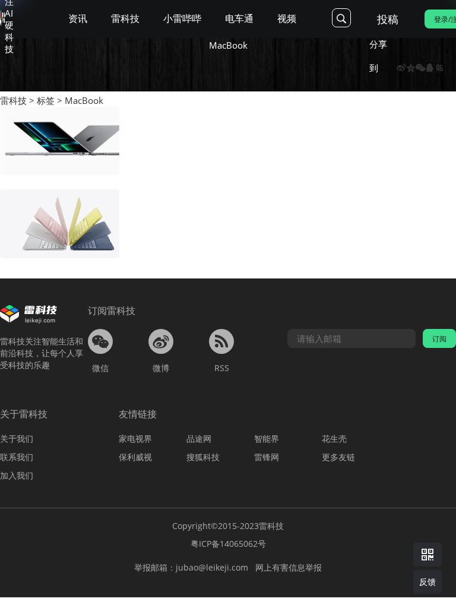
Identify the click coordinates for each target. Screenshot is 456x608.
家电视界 (135, 438)
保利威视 (135, 457)
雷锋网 (266, 457)
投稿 (387, 19)
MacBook (84, 100)
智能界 (266, 438)
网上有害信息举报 (288, 567)
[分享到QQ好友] (430, 67)
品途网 (198, 438)
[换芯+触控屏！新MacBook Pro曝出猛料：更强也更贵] (59, 141)
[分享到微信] (420, 67)
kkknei (143, 214)
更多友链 (338, 457)
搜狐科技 (203, 457)
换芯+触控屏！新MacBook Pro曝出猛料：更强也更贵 (226, 112)
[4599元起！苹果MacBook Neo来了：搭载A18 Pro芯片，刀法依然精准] (59, 223)
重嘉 (138, 131)
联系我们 (16, 457)
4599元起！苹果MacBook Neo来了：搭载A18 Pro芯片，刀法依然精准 (256, 195)
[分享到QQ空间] (411, 67)
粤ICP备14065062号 (228, 543)
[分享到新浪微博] (401, 67)
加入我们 (16, 475)
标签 (46, 100)
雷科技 (13, 100)
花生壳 (334, 438)
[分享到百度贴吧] (439, 67)
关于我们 (16, 438)
